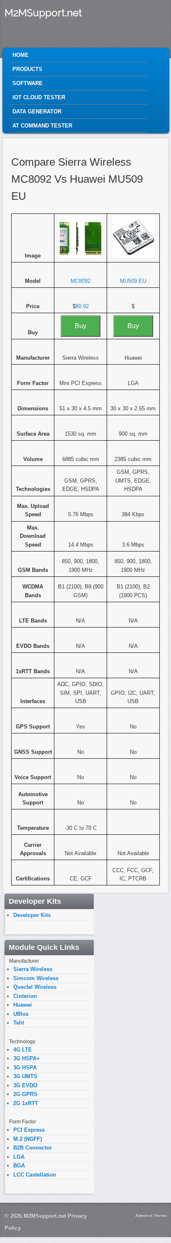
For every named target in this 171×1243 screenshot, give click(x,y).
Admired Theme (151, 1215)
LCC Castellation (34, 1175)
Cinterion (25, 996)
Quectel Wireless (34, 987)
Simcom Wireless (36, 978)
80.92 (82, 306)
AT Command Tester (42, 126)
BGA (19, 1165)
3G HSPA (25, 1067)
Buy (80, 325)
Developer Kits (32, 915)
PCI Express (29, 1130)
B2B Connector (32, 1148)
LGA (18, 1157)
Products (27, 69)
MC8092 (80, 281)
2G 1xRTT (25, 1103)
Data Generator (36, 111)
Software (27, 83)
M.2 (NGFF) (27, 1139)
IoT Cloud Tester (38, 97)
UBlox (21, 1014)
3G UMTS (25, 1076)
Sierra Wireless (32, 969)
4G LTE (22, 1050)
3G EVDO (25, 1085)
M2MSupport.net (43, 13)
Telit (18, 1023)
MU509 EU (133, 281)
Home (20, 55)
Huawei (22, 1005)
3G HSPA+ (26, 1058)
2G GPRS (25, 1094)
